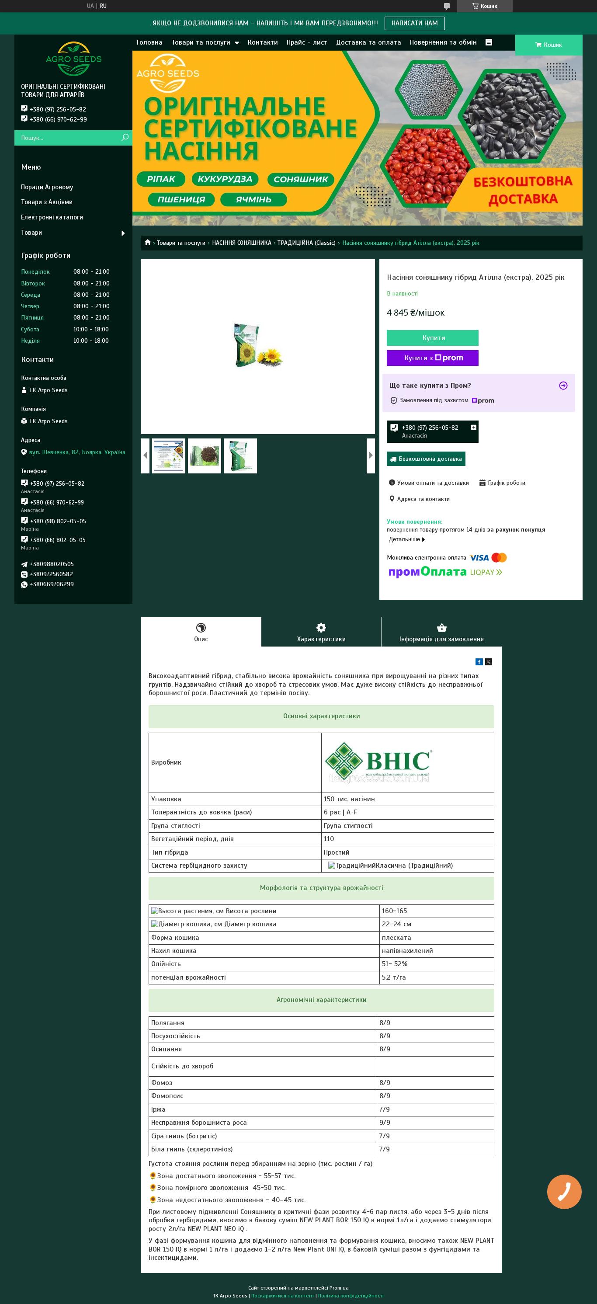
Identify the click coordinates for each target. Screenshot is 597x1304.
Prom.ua (339, 1288)
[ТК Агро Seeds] (73, 58)
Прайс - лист (307, 42)
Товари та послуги (200, 42)
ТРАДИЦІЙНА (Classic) (307, 243)
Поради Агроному (47, 187)
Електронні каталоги (52, 217)
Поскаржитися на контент (282, 1296)
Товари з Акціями (47, 202)
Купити (434, 338)
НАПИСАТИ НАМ (415, 23)
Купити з (419, 358)
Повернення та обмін (443, 42)
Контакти (263, 42)
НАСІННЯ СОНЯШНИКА (241, 243)
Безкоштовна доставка (430, 458)
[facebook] (479, 663)
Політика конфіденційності (351, 1296)
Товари (31, 232)
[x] (488, 663)
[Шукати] (124, 138)
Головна (150, 42)
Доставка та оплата (368, 42)
